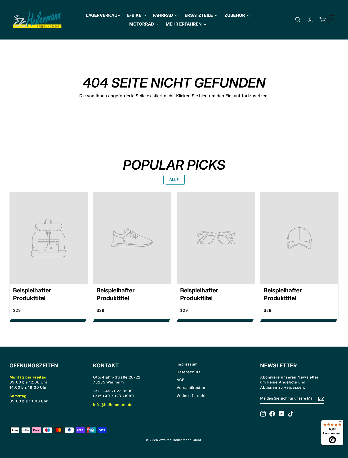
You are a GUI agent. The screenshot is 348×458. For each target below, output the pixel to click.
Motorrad (142, 24)
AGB (181, 380)
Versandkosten (191, 387)
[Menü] (340, 423)
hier (203, 95)
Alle (174, 179)
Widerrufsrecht (191, 395)
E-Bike (134, 15)
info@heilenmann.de (113, 404)
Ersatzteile (199, 15)
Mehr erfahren (184, 24)
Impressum (187, 364)
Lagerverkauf (103, 15)
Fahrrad (163, 15)
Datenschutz (189, 372)
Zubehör (235, 15)
